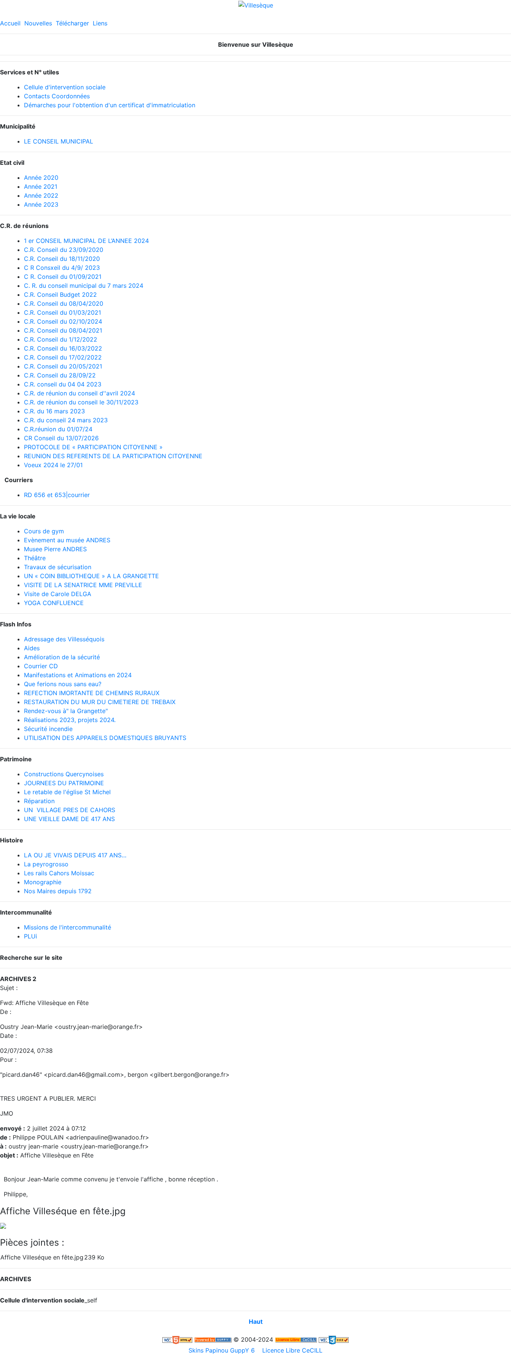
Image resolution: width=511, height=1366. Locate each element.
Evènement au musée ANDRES (67, 540)
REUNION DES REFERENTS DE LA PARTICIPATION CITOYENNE (113, 456)
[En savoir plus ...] (296, 1339)
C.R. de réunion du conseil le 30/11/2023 (81, 402)
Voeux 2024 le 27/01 (53, 465)
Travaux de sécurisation (57, 567)
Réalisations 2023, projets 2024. (70, 720)
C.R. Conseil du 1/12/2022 (60, 339)
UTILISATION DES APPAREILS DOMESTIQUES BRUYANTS (105, 737)
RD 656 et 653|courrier (57, 495)
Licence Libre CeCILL (291, 1350)
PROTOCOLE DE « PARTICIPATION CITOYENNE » (93, 447)
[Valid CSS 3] (334, 1339)
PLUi (30, 936)
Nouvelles (38, 23)
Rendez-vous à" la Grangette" (66, 711)
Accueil (10, 23)
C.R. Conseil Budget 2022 (60, 294)
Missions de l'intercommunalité (67, 927)
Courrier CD (41, 666)
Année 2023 (41, 204)
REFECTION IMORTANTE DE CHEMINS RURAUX (91, 693)
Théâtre (35, 558)
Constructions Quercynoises (64, 774)
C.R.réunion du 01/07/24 (58, 429)
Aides (32, 648)
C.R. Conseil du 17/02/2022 (63, 357)
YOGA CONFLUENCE (54, 603)
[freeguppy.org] (213, 1339)
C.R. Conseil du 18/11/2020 (62, 258)
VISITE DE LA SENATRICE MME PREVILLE (83, 585)
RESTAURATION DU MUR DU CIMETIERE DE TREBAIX (99, 702)
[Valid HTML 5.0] (177, 1339)
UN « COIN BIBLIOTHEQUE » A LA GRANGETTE (91, 576)
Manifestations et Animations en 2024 (78, 675)
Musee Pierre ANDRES (55, 549)
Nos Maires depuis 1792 (58, 891)
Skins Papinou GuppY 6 (223, 1350)
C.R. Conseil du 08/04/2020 (63, 303)
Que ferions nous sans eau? (62, 684)
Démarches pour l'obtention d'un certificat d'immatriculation (109, 105)
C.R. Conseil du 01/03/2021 (62, 312)
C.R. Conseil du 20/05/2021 (63, 366)
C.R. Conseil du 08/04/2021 (63, 330)
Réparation (39, 801)
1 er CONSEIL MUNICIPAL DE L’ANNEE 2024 (86, 240)
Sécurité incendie (48, 729)
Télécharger (72, 23)
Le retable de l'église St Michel (67, 792)
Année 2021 (40, 186)
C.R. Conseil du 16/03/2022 (63, 348)
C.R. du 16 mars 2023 (54, 411)
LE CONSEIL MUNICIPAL (58, 141)
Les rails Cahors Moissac (59, 873)
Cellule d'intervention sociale (64, 87)
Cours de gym (44, 531)
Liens (100, 23)
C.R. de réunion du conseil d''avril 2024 (79, 393)
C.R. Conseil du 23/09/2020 (63, 249)
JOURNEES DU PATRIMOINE (64, 783)
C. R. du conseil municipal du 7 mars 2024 (83, 285)
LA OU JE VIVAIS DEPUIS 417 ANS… (75, 855)
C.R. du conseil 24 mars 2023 (66, 420)
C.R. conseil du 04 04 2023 (62, 384)
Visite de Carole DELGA (57, 594)
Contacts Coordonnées (57, 96)
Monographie (42, 882)
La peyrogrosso (46, 864)
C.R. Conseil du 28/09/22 (60, 375)
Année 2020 (41, 177)
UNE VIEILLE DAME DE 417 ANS (69, 819)
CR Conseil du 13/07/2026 (61, 438)
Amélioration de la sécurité (62, 657)
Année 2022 (41, 195)
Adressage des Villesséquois (64, 639)
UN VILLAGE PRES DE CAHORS (69, 810)
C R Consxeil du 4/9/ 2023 (62, 267)
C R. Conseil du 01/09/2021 (62, 276)
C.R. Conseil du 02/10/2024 (63, 321)
